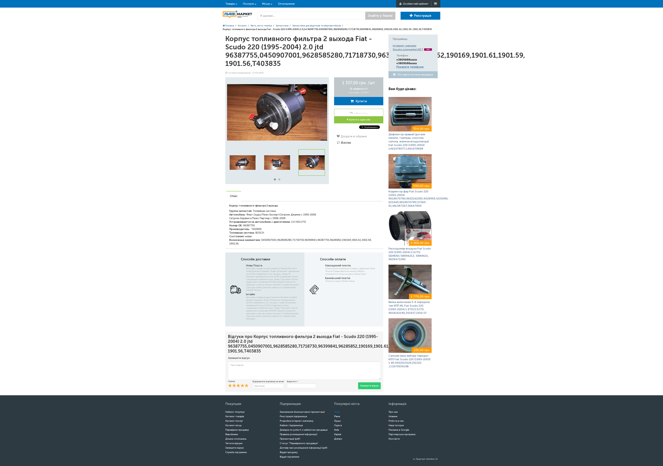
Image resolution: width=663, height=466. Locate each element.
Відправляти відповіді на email (268, 381)
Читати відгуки (233, 443)
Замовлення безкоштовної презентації (302, 411)
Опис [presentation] (234, 196)
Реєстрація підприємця (293, 416)
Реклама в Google (398, 429)
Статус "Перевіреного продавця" (299, 443)
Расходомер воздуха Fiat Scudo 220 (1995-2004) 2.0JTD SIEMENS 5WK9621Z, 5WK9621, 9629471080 (409, 254)
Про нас (393, 411)
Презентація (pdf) (290, 438)
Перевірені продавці (237, 429)
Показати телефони (410, 66)
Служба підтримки (236, 452)
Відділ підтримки (289, 456)
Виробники (231, 434)
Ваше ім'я (292, 381)
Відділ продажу (289, 452)
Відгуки (346, 142)
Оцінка (231, 381)
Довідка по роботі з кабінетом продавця (304, 429)
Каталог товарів (234, 416)
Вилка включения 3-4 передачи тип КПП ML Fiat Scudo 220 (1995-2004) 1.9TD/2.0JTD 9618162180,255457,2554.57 (409, 307)
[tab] (233, 196)
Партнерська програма (401, 434)
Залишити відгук (369, 385)
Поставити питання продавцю (415, 74)
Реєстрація (422, 16)
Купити (360, 101)
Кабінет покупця (234, 411)
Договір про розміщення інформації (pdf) (303, 447)
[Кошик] (436, 4)
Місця (266, 3)
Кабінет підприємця (291, 425)
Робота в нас (396, 420)
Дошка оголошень (236, 438)
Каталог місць (233, 425)
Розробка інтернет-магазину (296, 420)
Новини (392, 416)
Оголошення (286, 3)
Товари (230, 3)
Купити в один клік (359, 119)
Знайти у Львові (380, 16)
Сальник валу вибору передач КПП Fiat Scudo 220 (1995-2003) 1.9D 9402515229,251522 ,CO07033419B (409, 361)
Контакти (394, 438)
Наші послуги (396, 425)
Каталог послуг (234, 420)
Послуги (248, 3)
